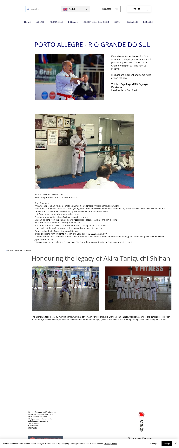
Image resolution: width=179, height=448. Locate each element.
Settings (153, 443)
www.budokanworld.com (37, 416)
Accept (167, 443)
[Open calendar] (116, 9)
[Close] (175, 443)
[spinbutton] (137, 9)
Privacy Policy (110, 443)
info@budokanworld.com (38, 421)
